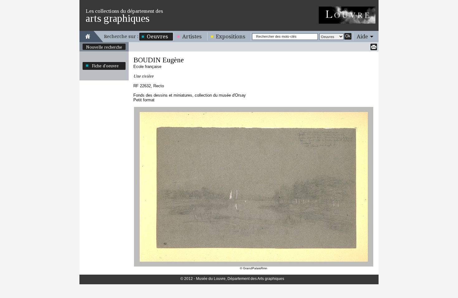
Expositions (230, 36)
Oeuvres (157, 36)
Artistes (192, 36)
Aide (362, 36)
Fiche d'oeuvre (105, 65)
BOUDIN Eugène (158, 60)
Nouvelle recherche (104, 47)
